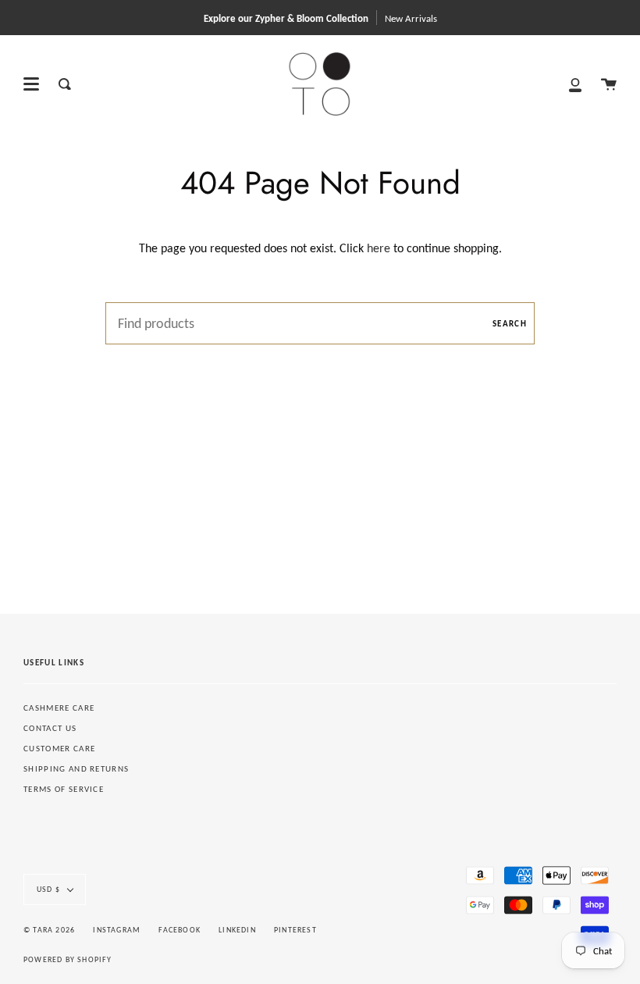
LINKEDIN (237, 930)
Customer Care (59, 748)
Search (509, 324)
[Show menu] (31, 84)
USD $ (48, 889)
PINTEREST (295, 930)
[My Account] (575, 84)
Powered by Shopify (67, 959)
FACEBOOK (179, 930)
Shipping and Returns (76, 769)
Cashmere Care (58, 708)
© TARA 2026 (49, 930)
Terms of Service (63, 789)
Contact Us (49, 728)
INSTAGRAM (116, 930)
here (378, 248)
